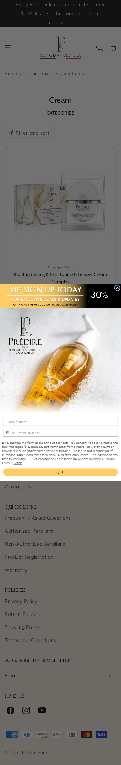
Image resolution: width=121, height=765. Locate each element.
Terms (18, 463)
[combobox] (9, 432)
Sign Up (60, 472)
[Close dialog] (117, 287)
